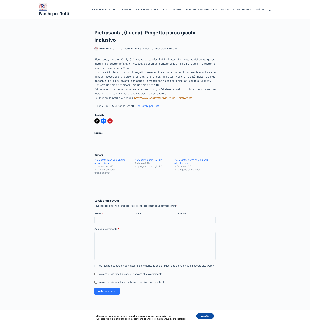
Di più (258, 9)
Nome (98, 213)
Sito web (182, 213)
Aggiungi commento (106, 228)
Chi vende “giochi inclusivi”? (201, 9)
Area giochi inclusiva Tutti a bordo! (111, 9)
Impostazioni (179, 318)
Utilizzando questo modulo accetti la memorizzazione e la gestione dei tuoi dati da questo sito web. (156, 265)
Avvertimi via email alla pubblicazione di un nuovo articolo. (132, 282)
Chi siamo (177, 9)
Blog (165, 9)
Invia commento (107, 291)
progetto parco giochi (155, 48)
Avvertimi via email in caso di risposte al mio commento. (131, 273)
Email (140, 213)
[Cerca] (270, 10)
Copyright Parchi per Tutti (236, 9)
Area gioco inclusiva (147, 9)
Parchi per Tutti (54, 13)
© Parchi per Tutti (149, 106)
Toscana (174, 48)
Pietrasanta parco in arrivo (148, 159)
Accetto (205, 315)
